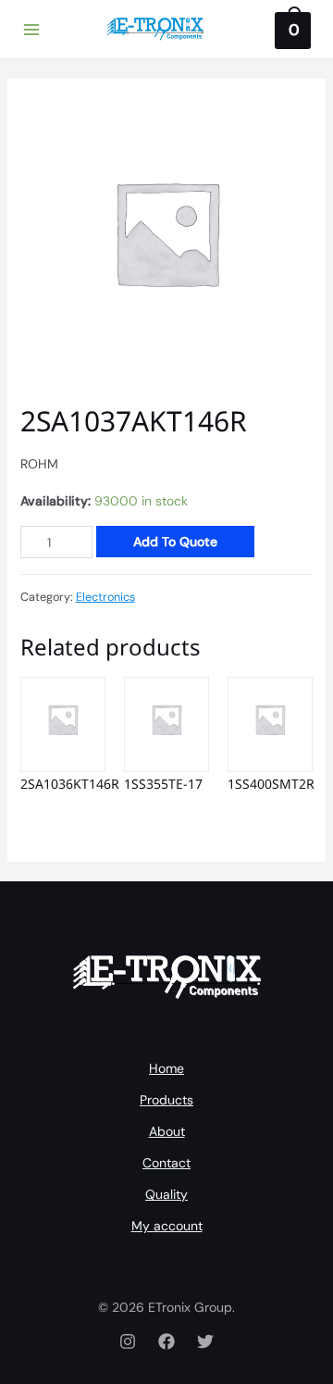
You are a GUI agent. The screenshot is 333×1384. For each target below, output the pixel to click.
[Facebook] (166, 1341)
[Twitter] (205, 1341)
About (167, 1131)
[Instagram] (127, 1341)
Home (166, 1068)
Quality (166, 1194)
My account (167, 1225)
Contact (166, 1162)
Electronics (105, 597)
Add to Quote (175, 541)
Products (166, 1099)
